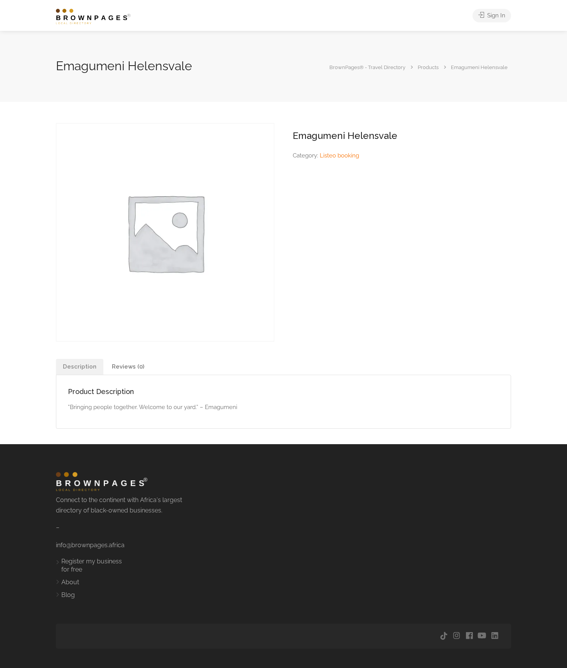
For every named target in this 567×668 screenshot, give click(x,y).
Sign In (495, 15)
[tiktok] (444, 636)
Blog (68, 595)
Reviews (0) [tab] (128, 366)
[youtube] (482, 636)
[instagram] (456, 636)
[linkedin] (495, 636)
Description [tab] (79, 366)
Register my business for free (91, 565)
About (70, 582)
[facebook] (469, 636)
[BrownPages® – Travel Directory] (97, 16)
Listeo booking (339, 155)
